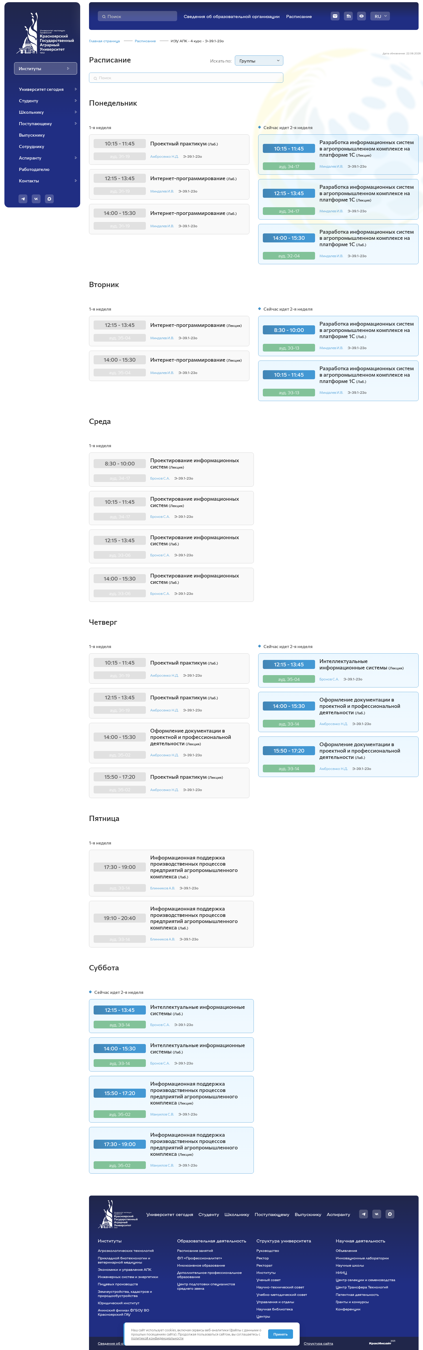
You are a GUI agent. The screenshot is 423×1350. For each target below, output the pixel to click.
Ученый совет (268, 1280)
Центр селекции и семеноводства (365, 1280)
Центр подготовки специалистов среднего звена (206, 1286)
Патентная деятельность (357, 1294)
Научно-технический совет (280, 1287)
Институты (110, 1240)
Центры (263, 1316)
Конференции (348, 1309)
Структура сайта (318, 1343)
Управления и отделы (275, 1302)
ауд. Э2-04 (289, 255)
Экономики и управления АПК (124, 1269)
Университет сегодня (169, 1214)
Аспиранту (338, 1214)
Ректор (262, 1258)
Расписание (299, 16)
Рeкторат (264, 1265)
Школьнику (236, 1214)
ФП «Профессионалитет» (199, 1258)
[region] (45, 135)
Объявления (346, 1250)
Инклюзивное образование (201, 1265)
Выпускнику (308, 1214)
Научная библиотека (274, 1309)
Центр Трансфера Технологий (362, 1287)
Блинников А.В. (162, 888)
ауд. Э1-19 (120, 156)
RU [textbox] (378, 16)
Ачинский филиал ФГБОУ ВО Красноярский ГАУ (123, 1312)
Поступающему (272, 1214)
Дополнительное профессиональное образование (209, 1274)
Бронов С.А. (160, 478)
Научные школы (350, 1265)
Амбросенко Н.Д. (164, 156)
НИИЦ (341, 1272)
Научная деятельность (360, 1240)
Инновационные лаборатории (362, 1258)
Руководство (267, 1250)
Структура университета (283, 1240)
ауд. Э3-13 (289, 347)
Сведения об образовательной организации (232, 16)
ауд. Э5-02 (119, 754)
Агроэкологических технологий (126, 1250)
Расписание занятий (195, 1250)
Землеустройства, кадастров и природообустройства (125, 1293)
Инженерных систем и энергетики (128, 1277)
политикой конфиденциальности (157, 1338)
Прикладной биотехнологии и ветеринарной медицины (124, 1260)
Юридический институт (118, 1303)
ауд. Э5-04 (120, 337)
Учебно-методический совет (281, 1294)
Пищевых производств (118, 1284)
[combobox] (380, 16)
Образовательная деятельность (211, 1240)
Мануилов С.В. (162, 1114)
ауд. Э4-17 (289, 166)
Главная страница (104, 41)
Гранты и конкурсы (352, 1302)
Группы (247, 60)
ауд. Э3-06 (120, 555)
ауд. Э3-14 (289, 723)
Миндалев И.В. (162, 191)
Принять (280, 1334)
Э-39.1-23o (192, 156)
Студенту (209, 1214)
